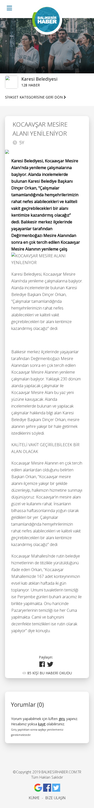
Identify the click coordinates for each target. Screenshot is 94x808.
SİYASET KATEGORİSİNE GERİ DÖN (34, 97)
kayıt (42, 724)
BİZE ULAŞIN (55, 797)
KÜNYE (34, 797)
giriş (62, 718)
